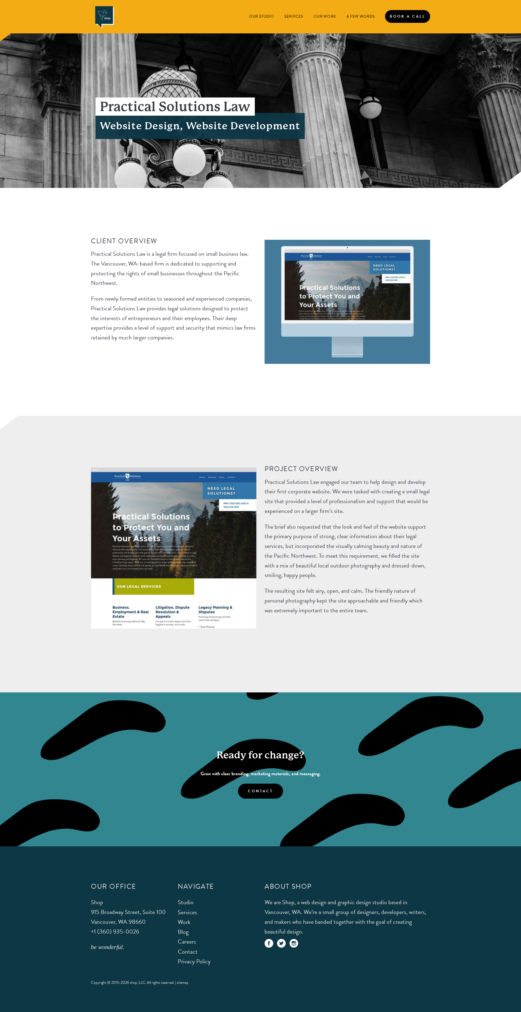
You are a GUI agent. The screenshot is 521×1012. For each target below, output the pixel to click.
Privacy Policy (194, 961)
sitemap (182, 982)
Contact (260, 791)
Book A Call (407, 16)
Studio (185, 902)
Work (184, 922)
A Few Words (361, 16)
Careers (187, 941)
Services (293, 16)
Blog (183, 931)
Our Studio (261, 16)
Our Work (324, 16)
